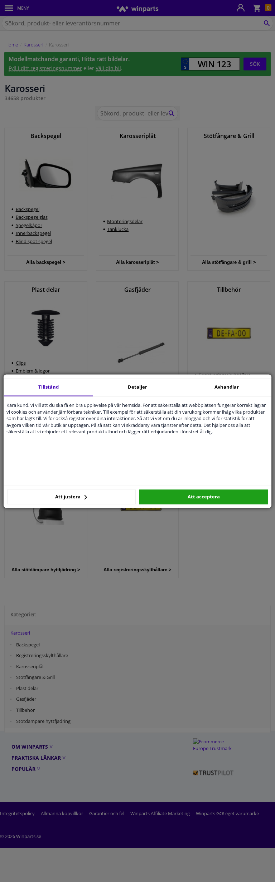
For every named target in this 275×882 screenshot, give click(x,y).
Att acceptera (204, 497)
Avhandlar (226, 387)
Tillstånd (48, 387)
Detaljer (137, 387)
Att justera (68, 497)
